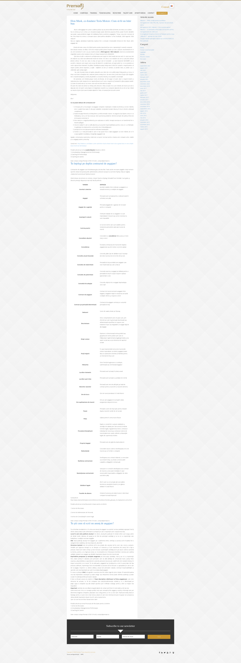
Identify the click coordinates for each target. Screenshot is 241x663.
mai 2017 (143, 91)
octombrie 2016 (145, 106)
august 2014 (144, 129)
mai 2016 (143, 118)
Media (142, 47)
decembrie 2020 (145, 81)
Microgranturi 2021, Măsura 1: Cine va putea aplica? (155, 27)
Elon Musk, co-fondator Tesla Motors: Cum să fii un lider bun (101, 22)
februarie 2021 (144, 77)
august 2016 (144, 111)
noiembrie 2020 (145, 84)
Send (159, 637)
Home (75, 13)
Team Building (105, 13)
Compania (84, 13)
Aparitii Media (140, 13)
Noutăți (142, 54)
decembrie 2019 (145, 86)
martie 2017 (143, 95)
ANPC (82, 654)
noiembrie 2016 (145, 104)
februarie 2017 (144, 97)
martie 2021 (143, 75)
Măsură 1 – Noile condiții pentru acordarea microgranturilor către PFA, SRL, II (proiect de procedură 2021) (156, 23)
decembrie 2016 (145, 102)
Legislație (143, 52)
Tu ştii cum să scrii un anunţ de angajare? (92, 523)
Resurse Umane (145, 57)
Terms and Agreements (73, 654)
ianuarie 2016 (144, 120)
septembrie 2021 (145, 66)
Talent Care (127, 13)
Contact (151, 13)
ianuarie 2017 (144, 100)
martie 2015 (143, 127)
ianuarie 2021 (144, 79)
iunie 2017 (143, 88)
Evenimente (162, 13)
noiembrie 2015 (145, 122)
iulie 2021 (143, 70)
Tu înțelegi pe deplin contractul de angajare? (94, 163)
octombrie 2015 (145, 124)
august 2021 (144, 68)
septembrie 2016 (145, 109)
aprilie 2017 (143, 93)
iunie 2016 (143, 115)
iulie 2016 (143, 113)
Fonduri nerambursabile (147, 50)
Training (93, 13)
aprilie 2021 (143, 72)
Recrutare (117, 13)
